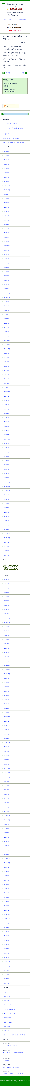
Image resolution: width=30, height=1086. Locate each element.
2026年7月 (6, 155)
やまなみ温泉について (9, 1009)
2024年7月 (6, 258)
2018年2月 (6, 525)
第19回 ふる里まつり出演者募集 (10, 138)
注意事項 (6, 1030)
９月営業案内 (5, 134)
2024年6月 (6, 263)
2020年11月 (7, 392)
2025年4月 (6, 220)
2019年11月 (7, 434)
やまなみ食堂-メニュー (9, 1013)
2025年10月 (7, 194)
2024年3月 (6, 276)
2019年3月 (6, 469)
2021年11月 (7, 344)
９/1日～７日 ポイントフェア (10, 123)
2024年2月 (6, 280)
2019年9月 (6, 443)
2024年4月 (6, 271)
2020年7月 (6, 409)
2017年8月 (6, 550)
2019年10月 (7, 439)
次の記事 (22, 73)
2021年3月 (6, 379)
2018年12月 (7, 482)
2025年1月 (6, 233)
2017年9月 (6, 546)
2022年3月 (6, 327)
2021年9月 (6, 353)
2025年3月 (6, 224)
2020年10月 (7, 396)
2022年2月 (6, 331)
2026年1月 (6, 181)
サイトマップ (7, 1005)
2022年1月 (6, 336)
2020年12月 (7, 387)
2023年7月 (6, 310)
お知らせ (6, 1000)
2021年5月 (6, 370)
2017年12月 (7, 533)
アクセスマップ (8, 992)
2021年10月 (7, 349)
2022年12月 (7, 314)
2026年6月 (6, 160)
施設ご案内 (7, 1026)
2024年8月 (6, 254)
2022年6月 (6, 318)
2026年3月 (6, 172)
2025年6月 (6, 211)
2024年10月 (7, 245)
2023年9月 (6, 301)
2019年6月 (6, 456)
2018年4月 (6, 516)
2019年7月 (6, 452)
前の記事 (8, 73)
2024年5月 (6, 267)
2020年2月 (6, 422)
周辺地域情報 (7, 1017)
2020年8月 (6, 404)
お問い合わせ (7, 996)
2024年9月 (6, 250)
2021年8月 (6, 357)
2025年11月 (7, 190)
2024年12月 (7, 237)
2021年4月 (6, 374)
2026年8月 (6, 151)
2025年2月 (6, 228)
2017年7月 (6, 555)
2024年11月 (7, 241)
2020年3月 (6, 417)
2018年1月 (6, 529)
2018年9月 (6, 495)
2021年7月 (6, 361)
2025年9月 (6, 198)
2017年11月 (7, 538)
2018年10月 (7, 490)
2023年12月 (7, 288)
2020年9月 (6, 400)
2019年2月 (6, 473)
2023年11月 (7, 293)
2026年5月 (6, 164)
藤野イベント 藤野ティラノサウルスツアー (13, 142)
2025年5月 (6, 215)
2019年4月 (6, 465)
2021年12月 (7, 340)
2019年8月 (6, 447)
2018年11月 (7, 486)
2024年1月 (6, 284)
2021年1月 (6, 383)
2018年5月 (6, 512)
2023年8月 (6, 306)
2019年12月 (7, 430)
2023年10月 (7, 297)
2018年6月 (6, 507)
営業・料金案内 (8, 1022)
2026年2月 (6, 177)
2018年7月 (6, 503)
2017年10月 (7, 542)
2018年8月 (6, 499)
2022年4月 (6, 323)
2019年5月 (6, 460)
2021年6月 (6, 366)
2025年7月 (6, 207)
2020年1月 (6, 426)
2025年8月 (6, 203)
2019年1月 (6, 477)
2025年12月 (7, 185)
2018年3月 (6, 520)
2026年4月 (6, 168)
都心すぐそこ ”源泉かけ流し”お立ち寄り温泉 (15, 1035)
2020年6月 (6, 413)
